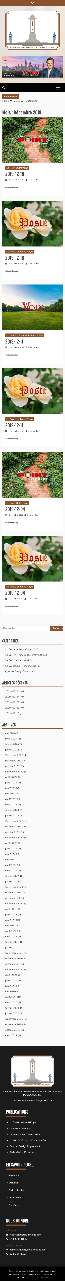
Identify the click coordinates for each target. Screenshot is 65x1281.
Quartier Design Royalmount (20, 671)
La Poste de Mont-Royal (19, 251)
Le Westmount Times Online (20, 665)
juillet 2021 (11, 914)
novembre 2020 (14, 958)
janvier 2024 (12, 749)
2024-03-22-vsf (14, 702)
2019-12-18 (14, 174)
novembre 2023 (14, 760)
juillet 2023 (11, 782)
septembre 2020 (14, 969)
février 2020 (12, 1007)
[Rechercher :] (32, 628)
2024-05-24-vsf (14, 691)
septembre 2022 (14, 837)
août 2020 (11, 974)
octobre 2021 (12, 897)
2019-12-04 (15, 509)
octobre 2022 (12, 831)
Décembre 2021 (14, 886)
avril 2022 (10, 864)
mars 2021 (11, 936)
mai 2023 (10, 793)
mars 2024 (11, 738)
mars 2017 (11, 1035)
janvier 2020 (12, 1013)
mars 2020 (11, 1002)
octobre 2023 (12, 766)
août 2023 (11, 777)
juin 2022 (10, 853)
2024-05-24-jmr (14, 696)
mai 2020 (10, 991)
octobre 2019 (12, 1029)
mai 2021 (10, 925)
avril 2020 (10, 996)
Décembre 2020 (14, 952)
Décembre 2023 (14, 755)
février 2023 (12, 810)
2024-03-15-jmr (14, 713)
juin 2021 (10, 919)
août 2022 (11, 842)
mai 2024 (10, 733)
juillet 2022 (11, 848)
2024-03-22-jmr (14, 707)
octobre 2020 (12, 963)
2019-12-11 (14, 341)
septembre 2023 (14, 771)
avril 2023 (10, 799)
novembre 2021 (14, 892)
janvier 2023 (12, 815)
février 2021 (12, 941)
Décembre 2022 (14, 821)
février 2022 (12, 875)
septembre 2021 (14, 903)
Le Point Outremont (17, 167)
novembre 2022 (14, 826)
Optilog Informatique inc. (38, 1277)
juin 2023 (10, 788)
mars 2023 (11, 804)
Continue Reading (11, 187)
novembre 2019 (14, 1024)
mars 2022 (11, 870)
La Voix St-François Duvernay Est (24, 335)
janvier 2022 (12, 881)
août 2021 (11, 908)
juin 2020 (10, 985)
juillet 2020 (11, 980)
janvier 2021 (12, 947)
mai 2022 (10, 859)
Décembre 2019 (14, 1018)
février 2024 (12, 744)
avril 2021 (10, 930)
